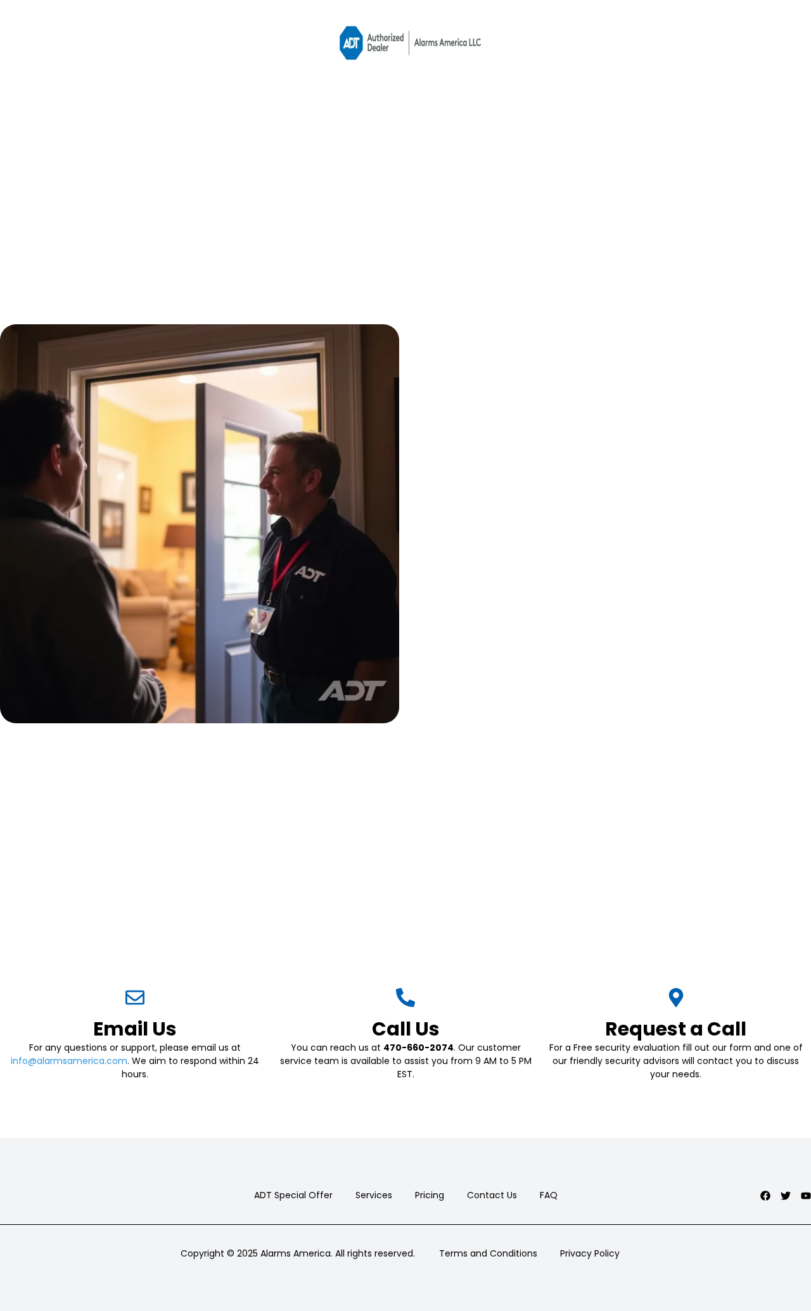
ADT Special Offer (293, 1195)
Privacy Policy (590, 1253)
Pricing (429, 1195)
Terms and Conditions (488, 1253)
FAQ (549, 1195)
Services (373, 1195)
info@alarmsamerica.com (69, 1060)
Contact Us (492, 1195)
